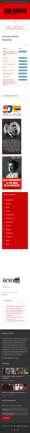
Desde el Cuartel (7, 73)
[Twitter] (14, 430)
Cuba (8, 211)
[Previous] (25, 363)
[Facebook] (11, 430)
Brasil (8, 226)
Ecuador (9, 237)
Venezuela (9, 222)
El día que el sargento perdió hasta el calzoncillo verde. (10, 53)
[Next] (27, 363)
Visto (20, 48)
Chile (7, 207)
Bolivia (8, 204)
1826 (4, 67)
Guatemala (10, 215)
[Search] (11, 22)
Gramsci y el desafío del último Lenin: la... (14, 392)
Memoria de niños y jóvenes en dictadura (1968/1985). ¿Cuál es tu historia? (9, 82)
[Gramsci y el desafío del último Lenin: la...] (15, 387)
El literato (5, 58)
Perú (7, 244)
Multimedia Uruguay (22, 426)
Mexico (8, 229)
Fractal (5, 61)
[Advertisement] (12, 262)
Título (4, 48)
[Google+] (18, 430)
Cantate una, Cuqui (8, 70)
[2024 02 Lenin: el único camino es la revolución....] (15, 371)
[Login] (15, 22)
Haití (7, 240)
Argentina (9, 200)
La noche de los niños (9, 64)
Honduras (9, 218)
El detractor (6, 76)
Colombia (9, 233)
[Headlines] (15, 11)
